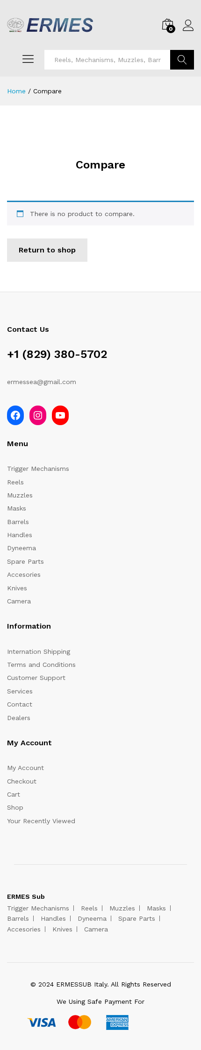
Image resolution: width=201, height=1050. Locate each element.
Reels (15, 482)
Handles (19, 535)
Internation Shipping (38, 651)
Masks (16, 508)
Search (182, 60)
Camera (19, 601)
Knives (17, 588)
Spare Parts (25, 561)
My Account (25, 767)
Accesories (24, 574)
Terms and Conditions (41, 664)
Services (20, 691)
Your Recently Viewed (41, 821)
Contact (19, 704)
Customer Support (36, 677)
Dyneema (21, 548)
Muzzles (20, 495)
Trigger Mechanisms (38, 468)
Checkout (21, 781)
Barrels (18, 521)
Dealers (18, 717)
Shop (15, 807)
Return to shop (47, 249)
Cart (13, 794)
